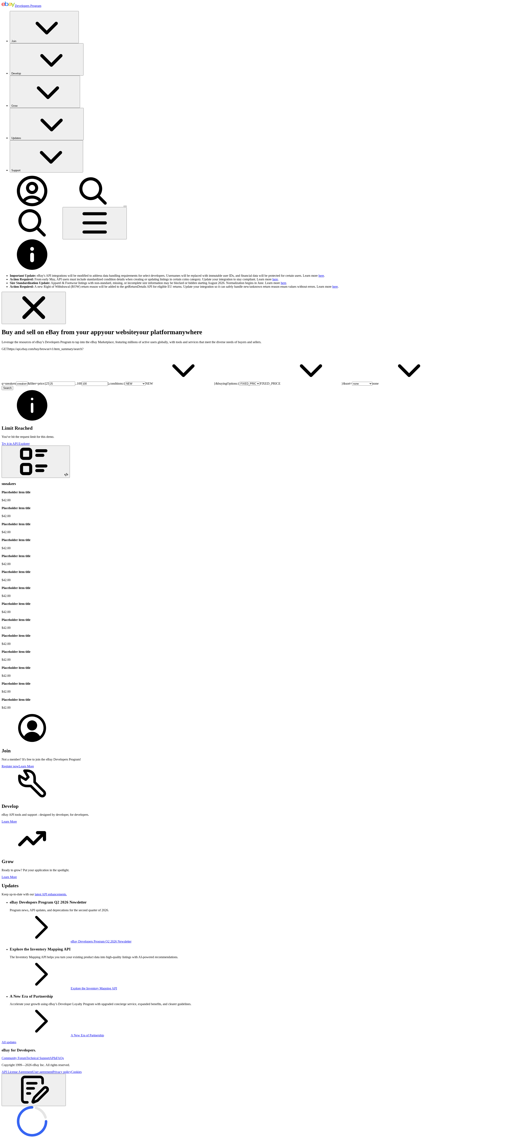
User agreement (42, 1072)
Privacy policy (62, 1072)
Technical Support (38, 1058)
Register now (10, 766)
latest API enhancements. (51, 894)
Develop (16, 73)
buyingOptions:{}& (282, 383)
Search (7, 387)
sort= (362, 383)
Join (13, 41)
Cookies (76, 1072)
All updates (9, 1042)
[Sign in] (32, 205)
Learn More (26, 766)
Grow (14, 105)
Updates (16, 138)
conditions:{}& (163, 383)
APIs (53, 1058)
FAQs (60, 1058)
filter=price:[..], (69, 383)
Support (16, 170)
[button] (34, 1090)
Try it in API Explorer (16, 443)
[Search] (93, 205)
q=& (16, 383)
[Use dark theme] (125, 206)
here (321, 275)
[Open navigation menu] (95, 223)
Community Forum (14, 1058)
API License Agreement (17, 1072)
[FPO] (32, 742)
